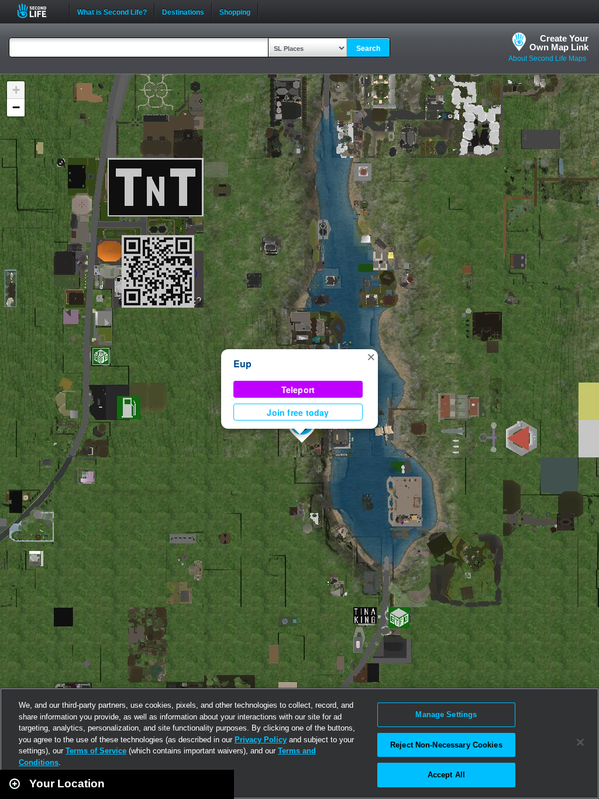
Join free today (298, 412)
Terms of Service (96, 750)
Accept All (446, 774)
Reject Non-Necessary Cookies (446, 745)
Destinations (183, 11)
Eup (242, 363)
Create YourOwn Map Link (558, 42)
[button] (371, 356)
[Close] (580, 742)
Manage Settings (446, 714)
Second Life (38, 11)
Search (368, 48)
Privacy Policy (261, 739)
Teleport (298, 389)
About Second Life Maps (547, 58)
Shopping (234, 11)
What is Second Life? (112, 11)
